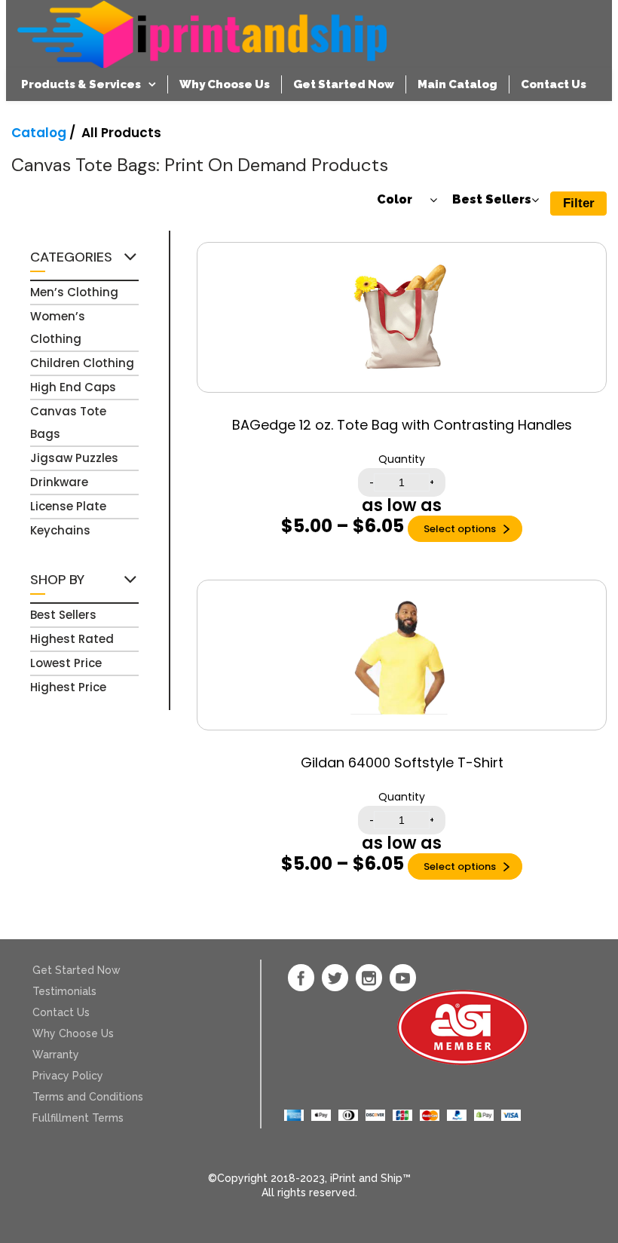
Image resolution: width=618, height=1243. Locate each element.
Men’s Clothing (74, 292)
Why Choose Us (224, 84)
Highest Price (68, 687)
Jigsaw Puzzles (74, 458)
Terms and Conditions (87, 1097)
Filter (579, 203)
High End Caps (73, 387)
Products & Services (81, 84)
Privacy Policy (67, 1076)
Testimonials (64, 991)
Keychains (60, 530)
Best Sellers (63, 615)
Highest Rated (72, 639)
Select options (460, 529)
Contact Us (553, 84)
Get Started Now (343, 84)
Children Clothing (82, 363)
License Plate (68, 506)
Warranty (55, 1055)
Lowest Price (66, 663)
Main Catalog (457, 84)
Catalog (38, 133)
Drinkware (59, 482)
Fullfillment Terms (78, 1118)
